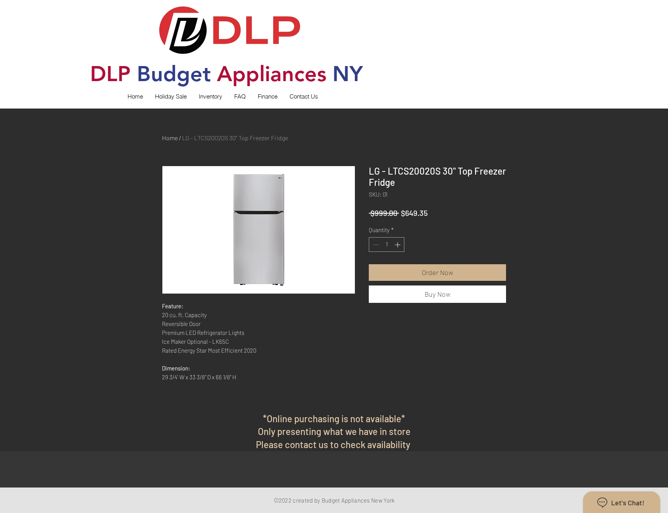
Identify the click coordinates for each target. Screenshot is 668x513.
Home (170, 137)
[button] (210, 96)
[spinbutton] (386, 245)
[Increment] (398, 245)
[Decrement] (375, 245)
